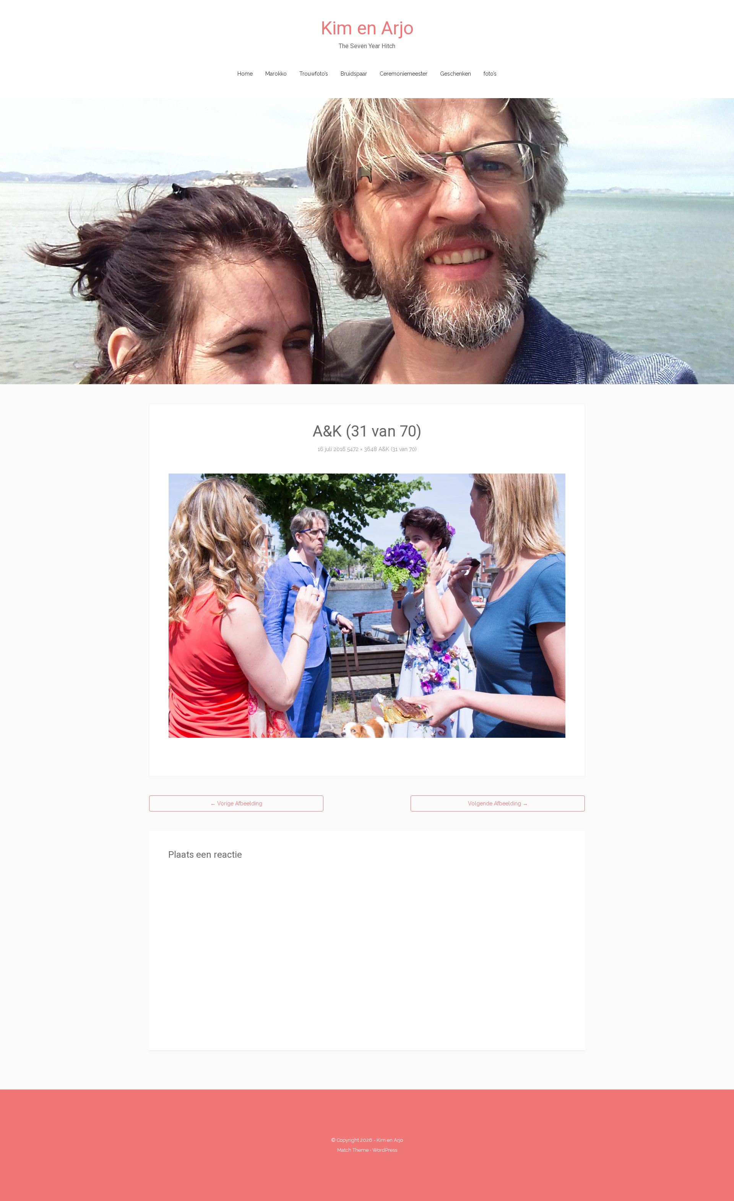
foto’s (490, 74)
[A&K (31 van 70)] (367, 605)
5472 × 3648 (362, 449)
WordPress (384, 1150)
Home (245, 74)
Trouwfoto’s (313, 74)
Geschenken (455, 74)
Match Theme (353, 1150)
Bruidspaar (354, 74)
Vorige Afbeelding (236, 803)
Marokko (276, 74)
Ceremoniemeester (403, 74)
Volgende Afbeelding (498, 803)
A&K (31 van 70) (397, 449)
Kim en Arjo (367, 28)
